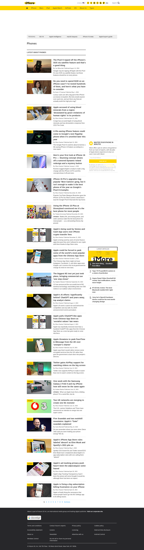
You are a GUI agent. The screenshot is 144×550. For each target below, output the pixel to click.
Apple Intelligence (55, 37)
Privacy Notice (110, 166)
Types (92, 8)
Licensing (75, 530)
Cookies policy (99, 526)
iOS (75, 8)
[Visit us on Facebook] (88, 3)
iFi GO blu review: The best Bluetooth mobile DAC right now (102, 290)
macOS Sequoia (72, 37)
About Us (83, 8)
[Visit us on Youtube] (94, 3)
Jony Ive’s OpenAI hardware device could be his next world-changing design (103, 299)
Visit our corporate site (95, 511)
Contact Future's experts (58, 526)
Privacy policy (76, 526)
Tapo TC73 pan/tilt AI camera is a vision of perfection (103, 272)
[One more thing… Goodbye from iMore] (103, 259)
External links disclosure (102, 530)
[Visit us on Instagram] (97, 3)
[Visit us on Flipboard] (104, 3)
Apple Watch (57, 8)
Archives (67, 502)
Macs (41, 8)
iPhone (33, 8)
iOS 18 (41, 37)
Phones (30, 60)
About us (30, 534)
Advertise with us (77, 534)
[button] (116, 3)
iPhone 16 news (88, 37)
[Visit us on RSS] (100, 3)
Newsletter (53, 534)
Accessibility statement (34, 530)
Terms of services (108, 164)
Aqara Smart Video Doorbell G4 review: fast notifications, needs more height (104, 280)
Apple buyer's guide (105, 37)
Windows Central (32, 539)
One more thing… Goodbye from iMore (102, 265)
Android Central (99, 534)
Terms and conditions (34, 526)
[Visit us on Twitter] (91, 3)
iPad (48, 8)
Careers (52, 530)
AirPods (68, 8)
